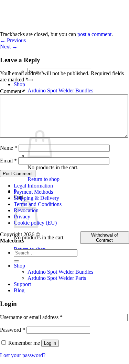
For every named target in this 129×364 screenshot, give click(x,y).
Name (8, 148)
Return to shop (44, 179)
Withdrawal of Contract (104, 237)
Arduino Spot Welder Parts (57, 278)
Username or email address (31, 317)
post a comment (94, 34)
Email (8, 160)
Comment (12, 91)
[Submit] (30, 80)
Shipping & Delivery (36, 198)
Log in (50, 343)
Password (12, 330)
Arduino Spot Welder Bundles (60, 90)
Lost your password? (22, 355)
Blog (19, 290)
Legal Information (33, 186)
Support (22, 284)
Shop (19, 84)
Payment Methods (33, 192)
